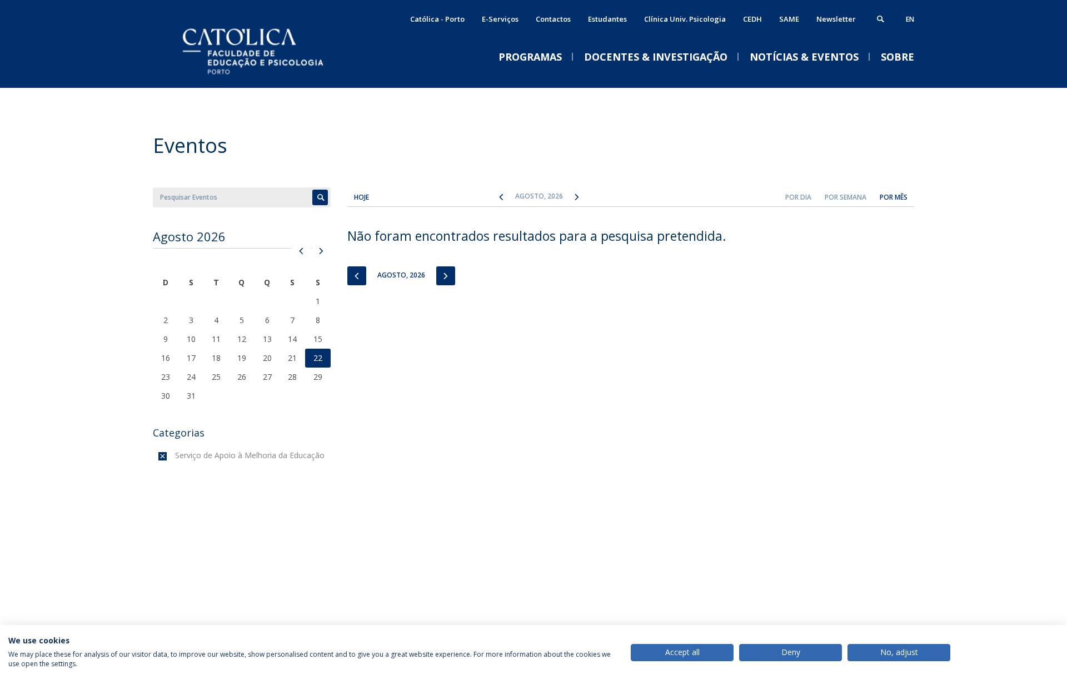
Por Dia (798, 197)
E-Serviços (500, 19)
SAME (789, 19)
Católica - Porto (437, 19)
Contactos (553, 19)
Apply (320, 197)
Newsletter (836, 19)
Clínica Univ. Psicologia (685, 19)
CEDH (752, 19)
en (910, 19)
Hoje (361, 197)
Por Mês (894, 197)
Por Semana (845, 197)
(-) (177, 455)
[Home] (264, 76)
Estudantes (607, 19)
